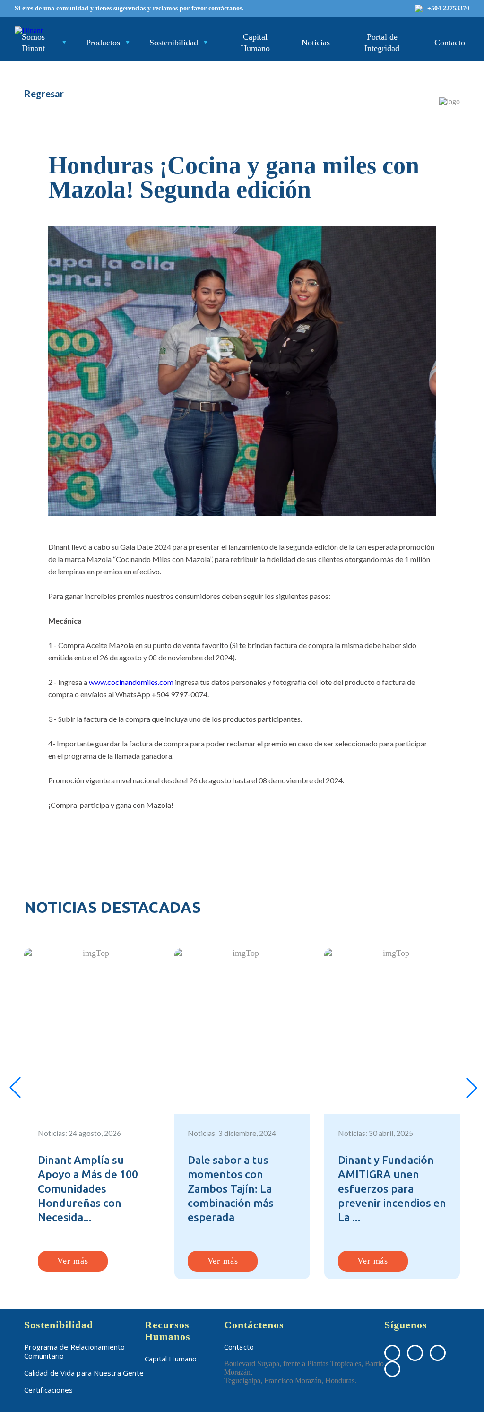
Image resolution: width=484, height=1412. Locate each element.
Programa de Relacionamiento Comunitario (74, 1351)
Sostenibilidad (173, 42)
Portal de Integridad (381, 42)
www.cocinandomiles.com (131, 681)
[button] (15, 1087)
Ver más (72, 1260)
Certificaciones (48, 1390)
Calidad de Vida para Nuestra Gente (84, 1372)
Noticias (316, 42)
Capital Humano (255, 42)
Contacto (449, 42)
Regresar (44, 93)
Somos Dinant (33, 42)
